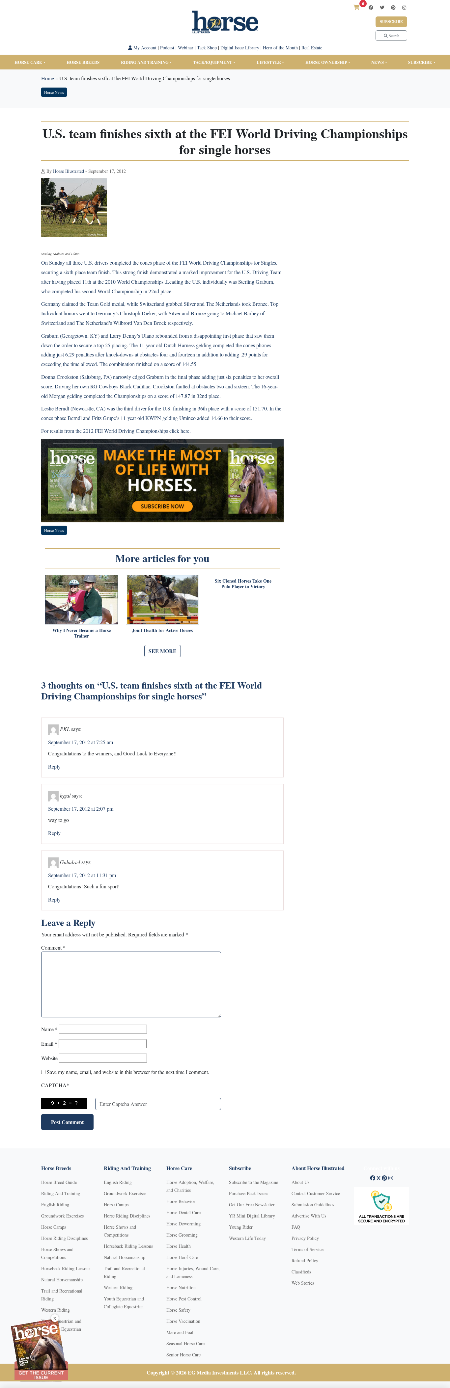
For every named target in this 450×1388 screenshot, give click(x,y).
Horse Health (178, 1246)
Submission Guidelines (313, 1204)
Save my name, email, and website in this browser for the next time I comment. (128, 1071)
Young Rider (241, 1227)
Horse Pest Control (184, 1299)
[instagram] (404, 7)
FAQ (296, 1227)
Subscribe (391, 21)
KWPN (153, 417)
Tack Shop (207, 47)
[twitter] (382, 7)
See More (163, 651)
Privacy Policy (305, 1238)
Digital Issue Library (239, 47)
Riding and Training (145, 62)
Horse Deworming (183, 1223)
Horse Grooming (182, 1235)
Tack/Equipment (212, 62)
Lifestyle (269, 62)
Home (47, 78)
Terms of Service (307, 1249)
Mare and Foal (179, 1332)
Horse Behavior (180, 1201)
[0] (356, 7)
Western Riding (55, 1310)
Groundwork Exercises (62, 1216)
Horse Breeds (83, 62)
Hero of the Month (280, 47)
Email (49, 1043)
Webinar (185, 47)
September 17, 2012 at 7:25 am (80, 742)
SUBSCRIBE (420, 62)
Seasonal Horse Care (185, 1343)
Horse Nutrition (181, 1287)
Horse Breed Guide (59, 1182)
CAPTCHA (55, 1085)
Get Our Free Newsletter (252, 1204)
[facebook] (371, 7)
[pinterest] (393, 7)
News (377, 62)
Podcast (167, 47)
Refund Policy (305, 1260)
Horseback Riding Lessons (65, 1268)
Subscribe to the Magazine (253, 1182)
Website (49, 1058)
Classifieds (301, 1272)
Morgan (57, 395)
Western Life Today (247, 1238)
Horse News (54, 92)
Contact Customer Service (316, 1193)
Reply (54, 766)
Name (49, 1029)
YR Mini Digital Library (252, 1216)
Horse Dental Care (183, 1212)
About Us (300, 1182)
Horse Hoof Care (182, 1257)
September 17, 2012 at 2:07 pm (80, 808)
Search (393, 35)
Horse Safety (178, 1310)
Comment (53, 947)
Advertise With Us (309, 1216)
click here (179, 430)
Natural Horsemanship (62, 1279)
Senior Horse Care (183, 1354)
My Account (144, 47)
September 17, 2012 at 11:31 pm (82, 875)
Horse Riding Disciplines (64, 1238)
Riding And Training (60, 1193)
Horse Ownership (326, 62)
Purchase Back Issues (248, 1193)
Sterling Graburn (255, 281)
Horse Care (28, 62)
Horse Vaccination (183, 1321)
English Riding (55, 1204)
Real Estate (311, 47)
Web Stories (303, 1283)
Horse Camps (53, 1227)
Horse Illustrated (68, 171)
